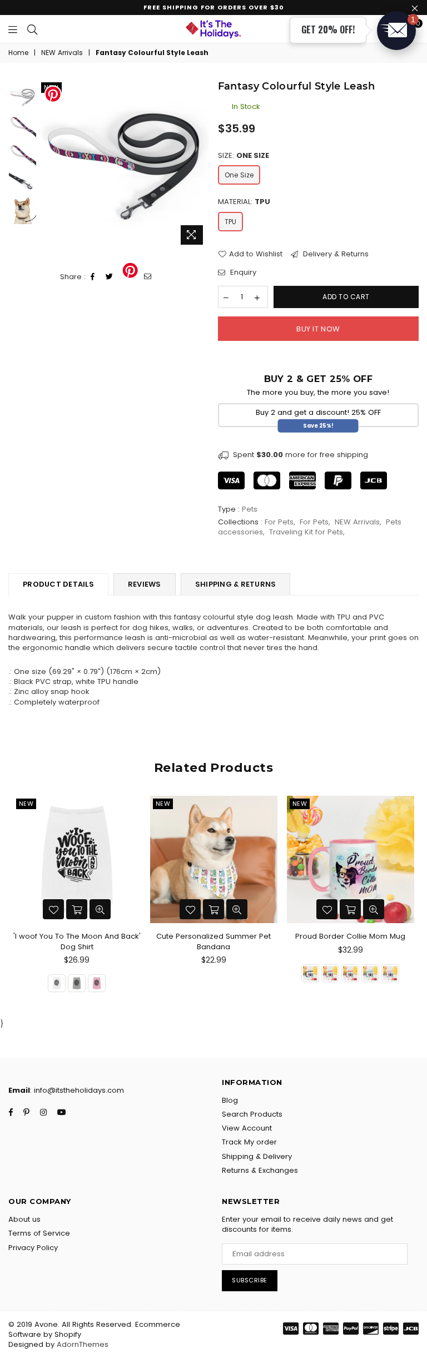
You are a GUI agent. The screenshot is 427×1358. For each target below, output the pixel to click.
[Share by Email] (148, 277)
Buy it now (318, 329)
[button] (396, 30)
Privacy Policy (33, 1247)
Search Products (252, 1114)
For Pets (279, 522)
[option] (123, 165)
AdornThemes (82, 1344)
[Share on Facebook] (93, 277)
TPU (230, 221)
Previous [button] (48, 165)
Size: (243, 156)
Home (18, 52)
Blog (230, 1100)
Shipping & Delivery (257, 1156)
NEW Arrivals (62, 52)
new (26, 803)
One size (239, 175)
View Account (247, 1128)
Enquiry (242, 272)
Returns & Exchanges (260, 1170)
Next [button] (200, 165)
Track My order (249, 1142)
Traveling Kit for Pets (306, 532)
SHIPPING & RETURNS (235, 584)
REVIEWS (144, 584)
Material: (244, 202)
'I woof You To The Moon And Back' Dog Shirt (77, 941)
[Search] (32, 29)
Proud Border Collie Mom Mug (350, 936)
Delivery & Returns (335, 254)
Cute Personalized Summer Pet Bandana (213, 941)
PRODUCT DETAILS (58, 584)
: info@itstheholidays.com (77, 1090)
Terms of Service (39, 1233)
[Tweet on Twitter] (109, 277)
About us (24, 1219)
